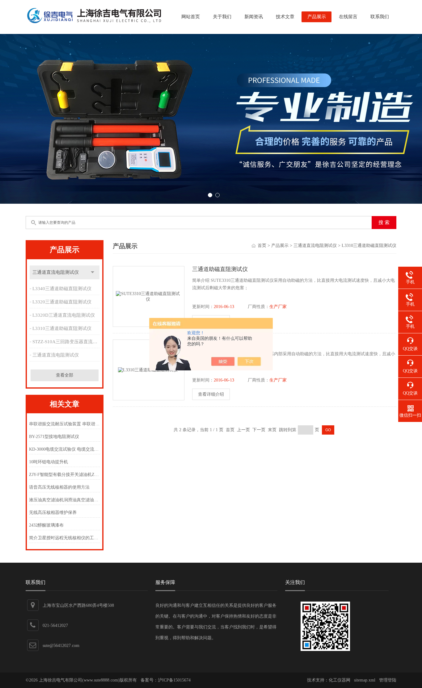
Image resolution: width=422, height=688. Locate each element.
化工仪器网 (339, 680)
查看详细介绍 (211, 394)
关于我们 (222, 16)
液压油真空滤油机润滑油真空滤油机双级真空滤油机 (64, 500)
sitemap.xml (364, 680)
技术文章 (285, 16)
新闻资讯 (253, 16)
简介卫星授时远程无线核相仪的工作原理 (64, 538)
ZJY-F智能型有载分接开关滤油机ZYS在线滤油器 (64, 474)
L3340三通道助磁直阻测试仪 (61, 288)
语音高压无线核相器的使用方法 (59, 487)
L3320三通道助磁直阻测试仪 (61, 301)
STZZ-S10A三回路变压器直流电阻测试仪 (66, 341)
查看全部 (64, 375)
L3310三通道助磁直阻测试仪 (61, 328)
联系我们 (379, 16)
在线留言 (348, 16)
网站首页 (190, 16)
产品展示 (316, 16)
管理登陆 (387, 680)
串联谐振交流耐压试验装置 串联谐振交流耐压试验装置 (64, 424)
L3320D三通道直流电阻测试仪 (63, 315)
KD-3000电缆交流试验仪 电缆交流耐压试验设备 (64, 449)
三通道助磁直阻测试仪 (220, 269)
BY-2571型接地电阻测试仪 (54, 436)
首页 (262, 245)
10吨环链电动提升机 (48, 462)
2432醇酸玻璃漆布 (46, 525)
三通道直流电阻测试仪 (55, 272)
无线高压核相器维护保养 (53, 512)
